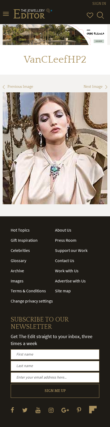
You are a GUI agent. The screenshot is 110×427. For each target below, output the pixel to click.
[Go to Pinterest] (79, 410)
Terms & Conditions (28, 290)
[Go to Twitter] (25, 410)
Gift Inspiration (24, 240)
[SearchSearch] (100, 18)
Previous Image (20, 87)
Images (17, 281)
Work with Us (66, 270)
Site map (63, 290)
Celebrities (20, 250)
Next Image (93, 87)
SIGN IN (99, 4)
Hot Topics (20, 230)
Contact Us (64, 260)
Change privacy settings (32, 301)
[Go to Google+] (65, 410)
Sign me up (55, 391)
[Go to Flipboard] (93, 409)
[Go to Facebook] (12, 410)
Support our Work (71, 250)
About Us (63, 230)
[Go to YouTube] (38, 410)
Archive (17, 270)
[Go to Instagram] (51, 410)
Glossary (18, 260)
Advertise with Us (70, 281)
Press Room (65, 240)
